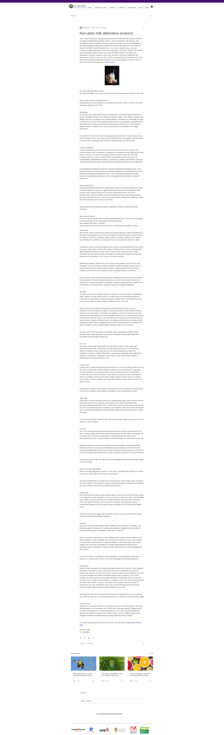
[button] (152, 6)
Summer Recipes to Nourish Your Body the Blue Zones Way (140, 674)
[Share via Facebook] (80, 638)
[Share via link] (93, 638)
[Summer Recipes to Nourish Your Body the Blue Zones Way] (140, 664)
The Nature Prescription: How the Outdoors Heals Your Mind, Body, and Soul (112, 674)
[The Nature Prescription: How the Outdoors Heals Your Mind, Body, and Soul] (112, 664)
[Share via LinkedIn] (89, 638)
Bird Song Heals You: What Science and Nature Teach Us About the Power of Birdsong (83, 674)
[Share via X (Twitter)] (85, 638)
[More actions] (143, 28)
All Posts (73, 15)
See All (151, 653)
